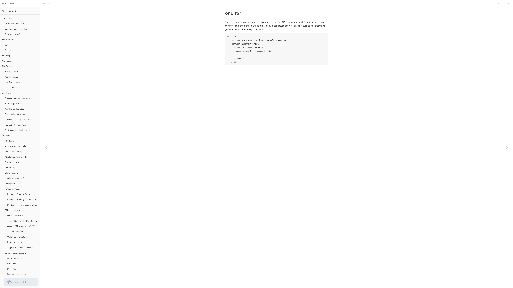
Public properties (14, 242)
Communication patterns (15, 252)
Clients (8, 50)
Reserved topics (12, 162)
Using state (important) (15, 231)
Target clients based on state (20, 247)
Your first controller (13, 82)
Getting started (11, 71)
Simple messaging (15, 258)
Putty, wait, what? (12, 34)
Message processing (14, 183)
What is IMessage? (13, 87)
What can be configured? (16, 114)
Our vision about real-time (16, 28)
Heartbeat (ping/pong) (14, 178)
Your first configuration (14, 108)
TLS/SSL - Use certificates (16, 124)
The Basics (7, 66)
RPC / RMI (12, 263)
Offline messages (12, 210)
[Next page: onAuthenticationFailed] (507, 147)
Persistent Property (13, 188)
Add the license (11, 76)
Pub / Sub (11, 268)
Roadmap (6, 55)
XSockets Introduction (14, 23)
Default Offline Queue (16, 215)
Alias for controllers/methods (17, 156)
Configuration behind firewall (17, 130)
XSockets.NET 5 (9, 10)
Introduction (7, 18)
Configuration (8, 92)
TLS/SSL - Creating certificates (18, 119)
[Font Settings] (50, 3)
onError (274, 3)
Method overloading (13, 151)
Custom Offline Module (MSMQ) (21, 226)
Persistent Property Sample (19, 194)
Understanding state (16, 236)
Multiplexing (10, 167)
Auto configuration (13, 103)
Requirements (8, 39)
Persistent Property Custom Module (22, 199)
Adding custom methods (15, 146)
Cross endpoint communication (18, 98)
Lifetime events (11, 172)
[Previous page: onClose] (46, 147)
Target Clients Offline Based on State (23, 220)
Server (7, 44)
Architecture (7, 60)
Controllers (6, 135)
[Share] (509, 3)
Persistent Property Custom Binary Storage (23, 204)
